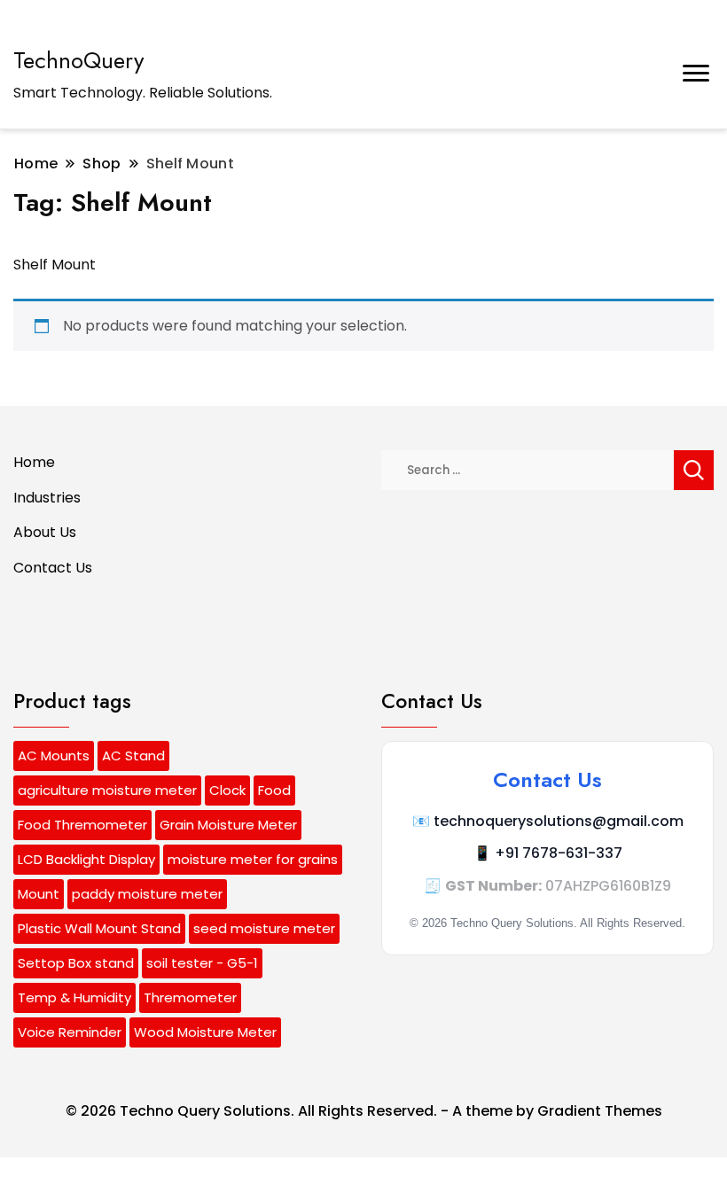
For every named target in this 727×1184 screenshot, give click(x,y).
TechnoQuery (78, 60)
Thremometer (190, 997)
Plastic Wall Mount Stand (99, 928)
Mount (38, 893)
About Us (44, 532)
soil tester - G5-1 (202, 963)
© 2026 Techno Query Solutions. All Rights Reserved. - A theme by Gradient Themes (364, 1111)
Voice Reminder (69, 1032)
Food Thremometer (82, 824)
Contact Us (52, 567)
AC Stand (133, 755)
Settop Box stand (76, 963)
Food (274, 790)
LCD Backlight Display (86, 859)
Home (34, 462)
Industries (47, 497)
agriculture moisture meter (107, 790)
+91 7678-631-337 (558, 853)
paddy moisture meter (147, 893)
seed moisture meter (264, 928)
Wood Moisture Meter (205, 1032)
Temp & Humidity (74, 997)
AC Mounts (54, 755)
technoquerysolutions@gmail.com (559, 821)
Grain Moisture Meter (228, 824)
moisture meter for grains (253, 859)
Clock (227, 790)
